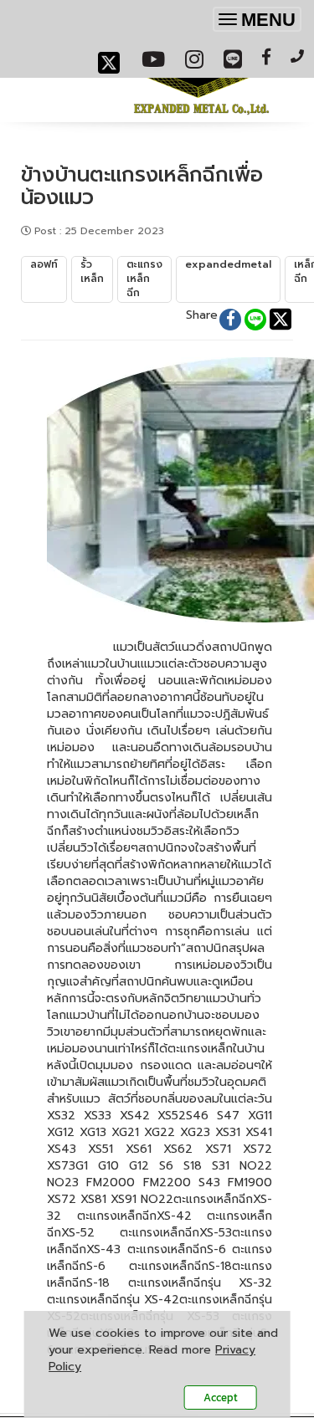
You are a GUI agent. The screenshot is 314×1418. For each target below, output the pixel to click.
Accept (220, 1397)
